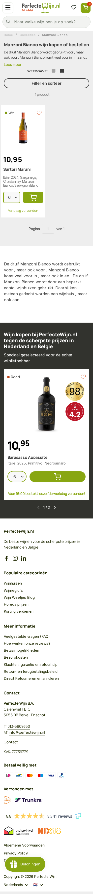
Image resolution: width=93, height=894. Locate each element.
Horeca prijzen (16, 604)
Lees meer (12, 64)
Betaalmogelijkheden (21, 650)
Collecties (27, 35)
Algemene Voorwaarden (24, 845)
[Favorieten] (74, 8)
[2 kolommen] (62, 71)
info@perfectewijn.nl (27, 732)
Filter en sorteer (47, 83)
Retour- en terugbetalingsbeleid (31, 671)
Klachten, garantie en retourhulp (31, 664)
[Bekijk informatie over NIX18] (49, 831)
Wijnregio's (13, 590)
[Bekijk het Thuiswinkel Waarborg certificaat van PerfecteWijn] (18, 830)
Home (8, 35)
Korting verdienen (18, 611)
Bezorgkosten (16, 657)
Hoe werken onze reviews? (27, 643)
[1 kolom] (53, 71)
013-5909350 (18, 726)
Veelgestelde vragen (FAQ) (27, 636)
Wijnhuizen (13, 583)
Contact (11, 742)
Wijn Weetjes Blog (19, 597)
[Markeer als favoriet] (39, 113)
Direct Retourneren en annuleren (31, 678)
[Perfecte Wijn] (41, 8)
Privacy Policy (16, 853)
